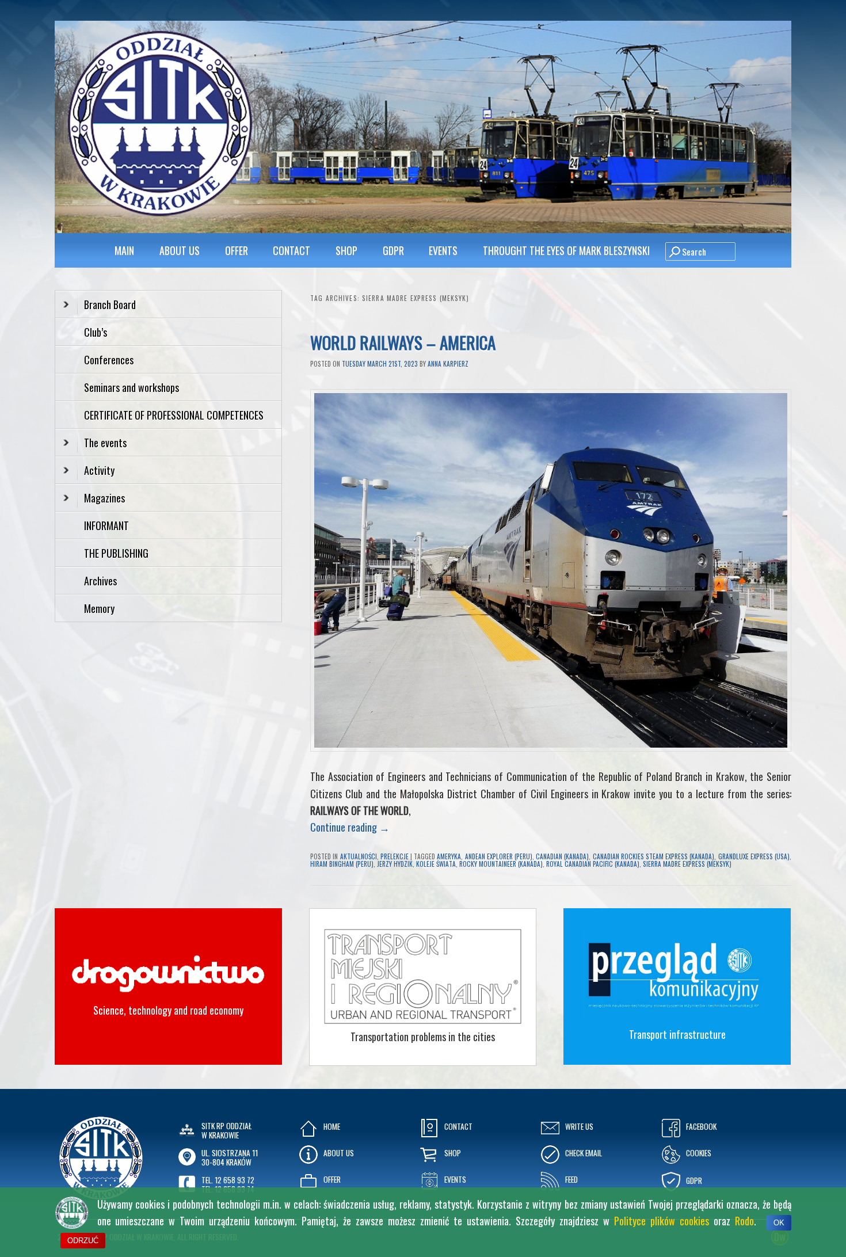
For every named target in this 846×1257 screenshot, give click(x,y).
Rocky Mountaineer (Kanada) (501, 864)
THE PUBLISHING (116, 553)
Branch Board (110, 304)
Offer (236, 250)
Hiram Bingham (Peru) (342, 864)
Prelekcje (394, 856)
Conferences (109, 359)
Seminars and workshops (131, 387)
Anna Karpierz (448, 363)
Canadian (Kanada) (562, 856)
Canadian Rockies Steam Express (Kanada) (654, 856)
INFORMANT (107, 525)
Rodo (744, 1220)
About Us (179, 250)
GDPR (393, 250)
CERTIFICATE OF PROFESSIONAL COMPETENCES (175, 414)
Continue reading (350, 827)
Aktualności (358, 856)
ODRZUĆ (82, 1240)
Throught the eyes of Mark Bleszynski (566, 250)
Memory (99, 608)
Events (443, 250)
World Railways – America (405, 342)
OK (778, 1222)
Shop (346, 250)
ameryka (449, 856)
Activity (99, 470)
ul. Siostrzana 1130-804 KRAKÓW (229, 1157)
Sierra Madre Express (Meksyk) (687, 864)
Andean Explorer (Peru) (498, 856)
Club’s (95, 332)
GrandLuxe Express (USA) (754, 856)
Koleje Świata (436, 864)
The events (105, 442)
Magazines (104, 497)
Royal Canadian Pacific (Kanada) (592, 864)
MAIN (124, 250)
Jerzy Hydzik (395, 864)
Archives (101, 580)
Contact (291, 250)
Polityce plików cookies (661, 1220)
